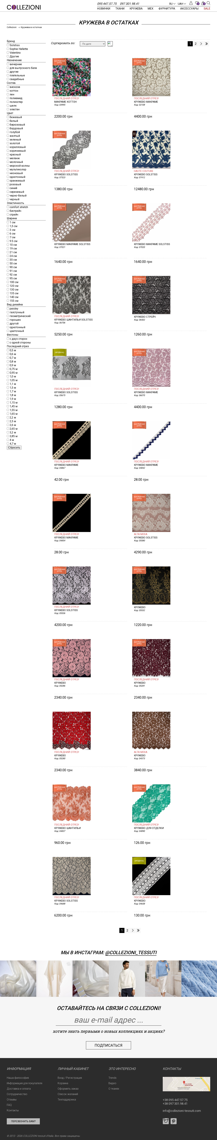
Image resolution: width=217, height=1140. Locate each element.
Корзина (63, 1083)
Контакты (13, 1110)
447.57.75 (106, 3)
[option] (19, 978)
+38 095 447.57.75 (175, 1100)
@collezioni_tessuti (130, 952)
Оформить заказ (68, 1088)
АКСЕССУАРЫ (189, 8)
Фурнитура (167, 8)
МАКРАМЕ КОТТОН (65, 101)
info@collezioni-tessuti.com (182, 1111)
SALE (207, 8)
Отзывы (11, 1099)
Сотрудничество (17, 1094)
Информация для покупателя (24, 1083)
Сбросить (14, 447)
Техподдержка (67, 1099)
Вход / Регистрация (70, 1077)
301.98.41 (129, 3)
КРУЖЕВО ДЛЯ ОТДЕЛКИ (149, 828)
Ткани (120, 8)
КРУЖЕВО (139, 607)
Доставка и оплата (19, 1088)
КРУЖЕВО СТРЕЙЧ (145, 316)
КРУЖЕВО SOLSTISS (66, 174)
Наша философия (18, 1077)
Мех (150, 8)
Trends (112, 1077)
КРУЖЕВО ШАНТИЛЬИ (67, 828)
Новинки (103, 8)
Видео (112, 1083)
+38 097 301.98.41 (175, 1103)
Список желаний (68, 1094)
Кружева (136, 8)
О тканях (113, 1088)
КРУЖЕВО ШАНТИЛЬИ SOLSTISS (73, 319)
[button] (4, 982)
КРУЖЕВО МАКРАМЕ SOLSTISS (72, 244)
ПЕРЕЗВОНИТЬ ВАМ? (23, 1121)
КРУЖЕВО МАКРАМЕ (146, 101)
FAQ (9, 1105)
